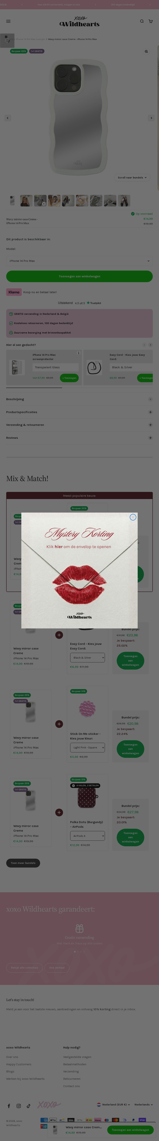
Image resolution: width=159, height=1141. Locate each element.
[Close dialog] (133, 517)
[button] (79, 570)
